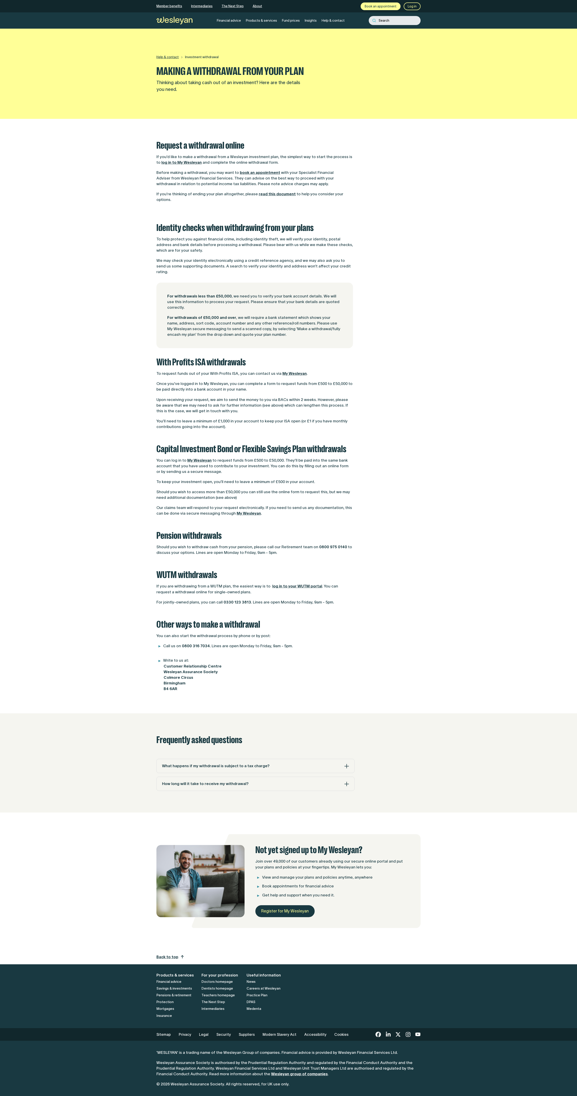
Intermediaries (202, 6)
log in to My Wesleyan (181, 162)
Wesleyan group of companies (299, 1074)
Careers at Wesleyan (263, 988)
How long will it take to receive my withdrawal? (205, 784)
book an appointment (260, 172)
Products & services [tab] (261, 20)
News (251, 981)
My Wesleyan (294, 373)
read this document (277, 194)
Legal (203, 1034)
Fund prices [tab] (291, 20)
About (257, 6)
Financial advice (168, 981)
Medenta (254, 1009)
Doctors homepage (217, 981)
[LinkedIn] (388, 1034)
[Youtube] (418, 1034)
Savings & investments (174, 988)
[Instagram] (408, 1034)
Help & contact (167, 57)
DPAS (251, 1002)
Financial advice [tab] (229, 20)
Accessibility (315, 1034)
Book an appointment (380, 6)
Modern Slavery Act (279, 1034)
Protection (165, 1002)
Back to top (167, 957)
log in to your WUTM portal (297, 586)
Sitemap (163, 1034)
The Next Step (233, 6)
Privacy (185, 1034)
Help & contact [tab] (333, 20)
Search (384, 20)
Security (223, 1034)
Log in (412, 6)
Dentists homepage (217, 988)
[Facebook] (378, 1034)
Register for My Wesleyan (285, 911)
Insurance (164, 1016)
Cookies (341, 1034)
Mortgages (165, 1009)
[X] (398, 1034)
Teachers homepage (218, 995)
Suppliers (247, 1034)
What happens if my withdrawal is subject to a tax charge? (216, 766)
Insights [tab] (311, 20)
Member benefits (169, 6)
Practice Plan (257, 995)
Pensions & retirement (173, 995)
